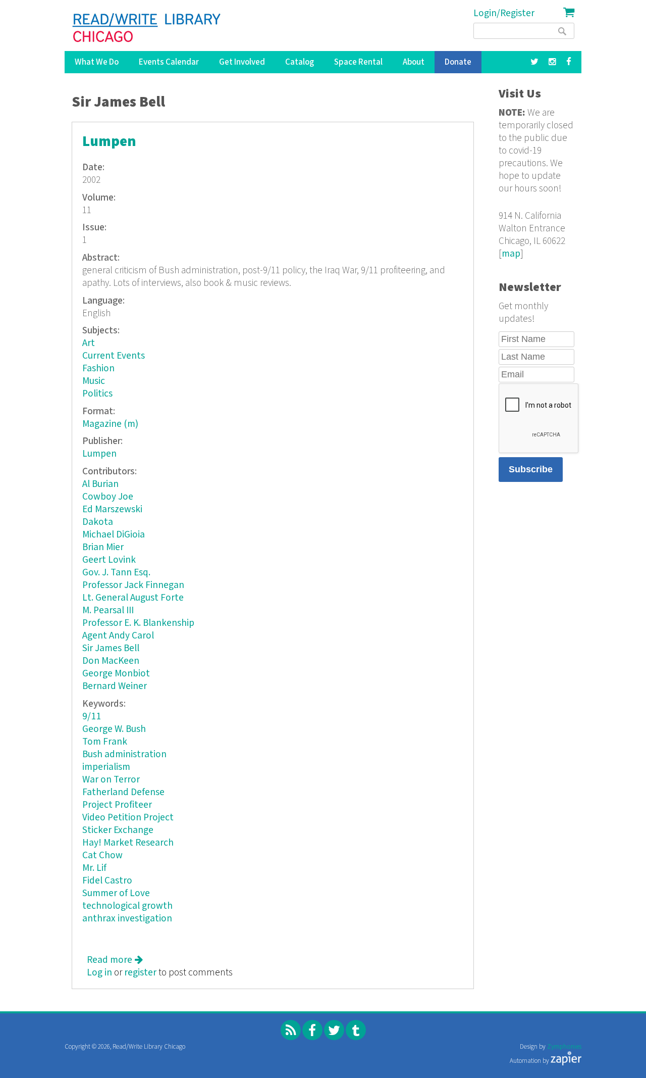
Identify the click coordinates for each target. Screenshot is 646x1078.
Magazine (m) (110, 424)
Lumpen (109, 141)
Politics (97, 393)
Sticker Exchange (117, 830)
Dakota (97, 522)
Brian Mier (103, 547)
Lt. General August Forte (133, 598)
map (511, 254)
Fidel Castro (107, 880)
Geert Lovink (109, 560)
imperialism (106, 767)
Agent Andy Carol (118, 635)
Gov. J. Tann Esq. (116, 572)
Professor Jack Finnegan (133, 585)
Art (88, 343)
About (413, 62)
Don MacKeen (110, 661)
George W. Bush (114, 729)
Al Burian (100, 484)
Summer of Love (116, 893)
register (140, 972)
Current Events (113, 356)
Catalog (299, 62)
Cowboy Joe (107, 497)
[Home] (147, 27)
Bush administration (124, 754)
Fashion (98, 368)
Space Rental (358, 62)
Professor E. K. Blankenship (138, 623)
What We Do (97, 62)
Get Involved (242, 62)
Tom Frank (104, 742)
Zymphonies (564, 1047)
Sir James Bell (110, 648)
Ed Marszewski (112, 509)
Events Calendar (169, 62)
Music (93, 381)
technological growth (127, 906)
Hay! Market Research (128, 843)
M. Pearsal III (108, 610)
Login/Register (503, 13)
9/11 (91, 716)
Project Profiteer (117, 805)
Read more (115, 960)
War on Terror (111, 779)
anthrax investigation (127, 918)
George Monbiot (116, 673)
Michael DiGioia (113, 534)
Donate (458, 62)
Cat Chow (102, 855)
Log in (99, 972)
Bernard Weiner (114, 686)
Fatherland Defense (123, 792)
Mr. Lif (94, 868)
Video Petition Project (128, 817)
